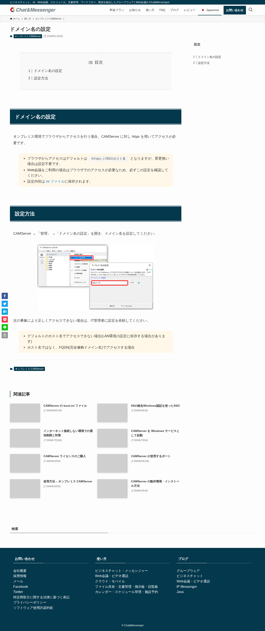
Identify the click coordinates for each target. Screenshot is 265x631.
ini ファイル (55, 181)
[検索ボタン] (250, 10)
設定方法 (41, 78)
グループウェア (188, 570)
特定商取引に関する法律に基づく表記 (41, 597)
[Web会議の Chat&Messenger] (33, 10)
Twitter (18, 592)
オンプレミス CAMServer (28, 36)
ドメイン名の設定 (48, 71)
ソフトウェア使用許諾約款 (33, 607)
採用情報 (19, 576)
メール (18, 581)
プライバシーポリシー (29, 602)
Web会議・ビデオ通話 (111, 576)
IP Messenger (187, 586)
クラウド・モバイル (110, 581)
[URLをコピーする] (5, 335)
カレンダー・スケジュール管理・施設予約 (126, 592)
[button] (5, 296)
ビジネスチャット (190, 576)
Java (180, 592)
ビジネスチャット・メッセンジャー (121, 570)
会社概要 (19, 570)
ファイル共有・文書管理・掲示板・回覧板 (126, 586)
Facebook (20, 586)
